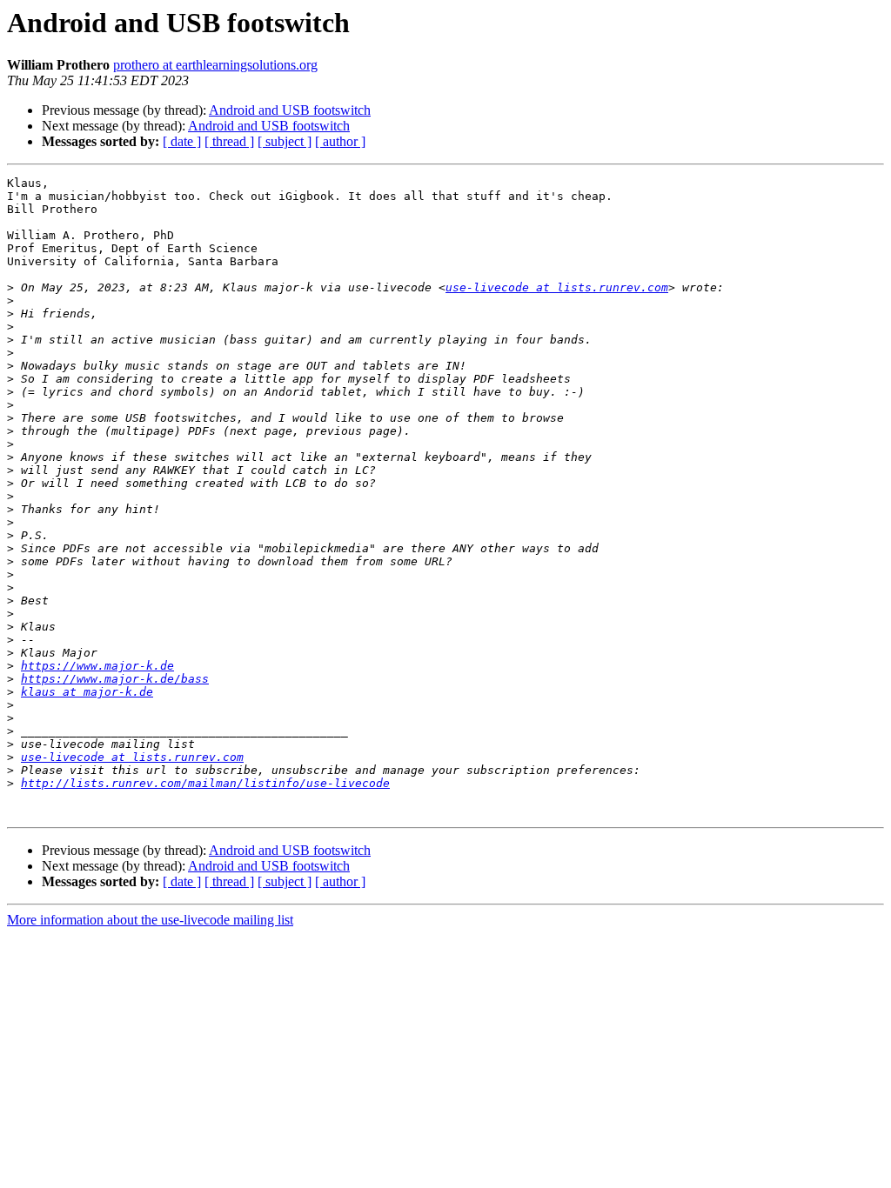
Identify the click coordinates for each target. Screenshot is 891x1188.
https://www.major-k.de (97, 665)
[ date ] (182, 141)
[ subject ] (285, 141)
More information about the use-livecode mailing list (150, 919)
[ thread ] (229, 141)
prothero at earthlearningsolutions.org (215, 64)
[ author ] (340, 141)
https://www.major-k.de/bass (115, 678)
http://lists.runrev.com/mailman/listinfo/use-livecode (205, 783)
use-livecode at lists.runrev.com (557, 287)
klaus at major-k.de (87, 691)
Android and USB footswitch (290, 110)
